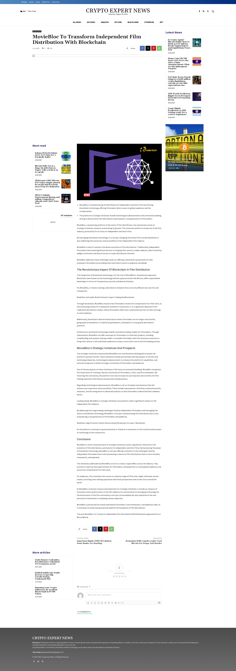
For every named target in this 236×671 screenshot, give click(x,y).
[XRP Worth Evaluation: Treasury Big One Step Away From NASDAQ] (184, 147)
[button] (213, 11)
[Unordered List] (105, 602)
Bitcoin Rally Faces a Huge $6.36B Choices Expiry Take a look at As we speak (46, 169)
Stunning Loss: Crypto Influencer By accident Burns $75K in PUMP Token (46, 591)
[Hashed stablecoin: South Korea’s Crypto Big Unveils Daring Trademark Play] (66, 576)
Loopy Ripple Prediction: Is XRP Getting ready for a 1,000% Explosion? (177, 111)
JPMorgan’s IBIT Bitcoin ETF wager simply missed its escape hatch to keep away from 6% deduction (47, 183)
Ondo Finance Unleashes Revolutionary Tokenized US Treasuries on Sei (47, 562)
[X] (207, 11)
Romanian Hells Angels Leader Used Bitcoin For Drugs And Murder (144, 542)
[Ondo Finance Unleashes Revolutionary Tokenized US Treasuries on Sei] (66, 563)
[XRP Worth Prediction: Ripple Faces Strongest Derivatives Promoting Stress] (196, 96)
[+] (122, 603)
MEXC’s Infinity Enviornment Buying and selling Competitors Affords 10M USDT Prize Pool (47, 199)
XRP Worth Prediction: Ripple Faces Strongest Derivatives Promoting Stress (179, 97)
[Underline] (95, 602)
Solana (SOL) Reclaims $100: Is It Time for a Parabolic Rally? (46, 155)
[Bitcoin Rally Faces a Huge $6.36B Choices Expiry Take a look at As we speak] (66, 169)
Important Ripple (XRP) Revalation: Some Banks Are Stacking (94, 542)
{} (119, 603)
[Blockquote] (109, 602)
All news (172, 155)
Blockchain (37, 31)
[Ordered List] (102, 602)
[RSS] (203, 11)
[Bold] (88, 602)
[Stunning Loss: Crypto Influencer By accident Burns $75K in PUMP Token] (66, 591)
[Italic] (91, 602)
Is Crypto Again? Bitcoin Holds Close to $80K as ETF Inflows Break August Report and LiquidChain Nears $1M (179, 45)
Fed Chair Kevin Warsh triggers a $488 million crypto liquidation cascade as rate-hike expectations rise (179, 81)
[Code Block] (112, 602)
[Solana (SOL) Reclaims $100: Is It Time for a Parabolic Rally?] (66, 156)
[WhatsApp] (159, 48)
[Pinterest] (153, 48)
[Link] (115, 602)
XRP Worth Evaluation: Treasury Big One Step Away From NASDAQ (183, 162)
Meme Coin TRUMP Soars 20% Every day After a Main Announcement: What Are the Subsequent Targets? (178, 63)
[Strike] (98, 602)
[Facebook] (199, 11)
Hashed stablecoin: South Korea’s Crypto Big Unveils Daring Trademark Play (47, 576)
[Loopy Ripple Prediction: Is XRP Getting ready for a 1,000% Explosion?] (196, 111)
